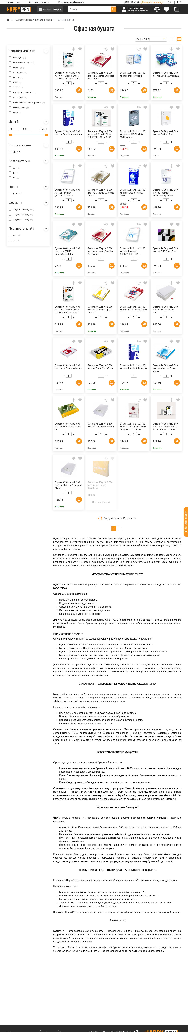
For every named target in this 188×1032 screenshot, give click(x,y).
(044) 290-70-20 (132, 2)
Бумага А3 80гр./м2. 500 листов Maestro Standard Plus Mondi (101, 76)
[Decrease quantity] (63, 83)
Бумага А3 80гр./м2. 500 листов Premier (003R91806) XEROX (165, 193)
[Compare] (157, 9)
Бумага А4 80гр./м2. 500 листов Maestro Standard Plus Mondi (101, 251)
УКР (170, 2)
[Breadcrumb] (8, 19)
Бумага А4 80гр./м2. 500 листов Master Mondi (132, 74)
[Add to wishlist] (80, 49)
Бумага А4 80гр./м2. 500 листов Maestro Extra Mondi (165, 368)
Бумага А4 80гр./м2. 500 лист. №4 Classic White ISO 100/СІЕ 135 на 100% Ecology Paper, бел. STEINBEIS (67, 76)
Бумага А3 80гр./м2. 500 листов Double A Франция (68, 132)
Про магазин (13, 2)
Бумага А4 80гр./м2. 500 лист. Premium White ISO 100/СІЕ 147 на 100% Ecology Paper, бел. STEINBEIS (133, 427)
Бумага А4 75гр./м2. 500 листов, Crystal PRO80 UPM (132, 193)
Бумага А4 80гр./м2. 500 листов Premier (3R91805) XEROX (67, 193)
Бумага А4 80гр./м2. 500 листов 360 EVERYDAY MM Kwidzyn (132, 134)
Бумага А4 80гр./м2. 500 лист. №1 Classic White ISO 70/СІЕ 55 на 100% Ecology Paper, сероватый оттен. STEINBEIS (166, 427)
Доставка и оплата (39, 2)
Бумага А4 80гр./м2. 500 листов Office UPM (165, 132)
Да (16, 152)
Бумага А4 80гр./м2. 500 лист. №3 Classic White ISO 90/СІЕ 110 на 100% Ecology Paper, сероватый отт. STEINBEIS (101, 134)
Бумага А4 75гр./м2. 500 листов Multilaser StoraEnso (100, 485)
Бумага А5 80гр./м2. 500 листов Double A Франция (133, 366)
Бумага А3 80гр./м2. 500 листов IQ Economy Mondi (68, 366)
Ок (42, 129)
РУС (179, 2)
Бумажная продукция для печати (33, 19)
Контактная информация (71, 2)
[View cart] (176, 9)
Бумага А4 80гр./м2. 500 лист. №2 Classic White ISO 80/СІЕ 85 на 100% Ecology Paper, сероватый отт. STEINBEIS (68, 310)
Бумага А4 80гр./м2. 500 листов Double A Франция (166, 74)
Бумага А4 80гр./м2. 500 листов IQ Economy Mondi (133, 308)
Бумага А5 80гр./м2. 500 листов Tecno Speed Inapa (165, 310)
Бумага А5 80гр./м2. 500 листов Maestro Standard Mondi (68, 485)
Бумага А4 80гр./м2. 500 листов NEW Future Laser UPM (68, 427)
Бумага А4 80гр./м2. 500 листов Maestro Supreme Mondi (101, 193)
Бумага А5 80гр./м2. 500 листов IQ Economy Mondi (101, 425)
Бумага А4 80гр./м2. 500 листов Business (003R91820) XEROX (132, 251)
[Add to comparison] (73, 49)
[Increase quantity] (73, 83)
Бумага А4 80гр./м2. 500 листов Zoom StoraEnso (100, 366)
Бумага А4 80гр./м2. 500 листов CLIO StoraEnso (165, 249)
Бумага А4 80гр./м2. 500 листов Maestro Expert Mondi (100, 310)
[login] (167, 9)
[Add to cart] (79, 90)
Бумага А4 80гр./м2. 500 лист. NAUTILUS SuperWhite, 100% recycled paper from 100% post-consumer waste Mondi (68, 251)
